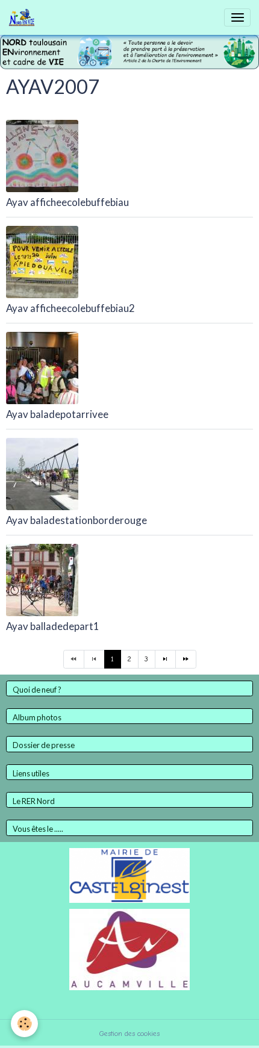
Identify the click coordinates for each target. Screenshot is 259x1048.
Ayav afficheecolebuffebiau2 (70, 308)
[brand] (23, 17)
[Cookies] (24, 1023)
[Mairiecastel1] (129, 874)
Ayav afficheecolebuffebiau (67, 202)
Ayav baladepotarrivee (57, 414)
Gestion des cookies (129, 1033)
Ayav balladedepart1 (52, 626)
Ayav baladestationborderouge (76, 520)
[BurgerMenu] (237, 17)
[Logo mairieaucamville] (129, 948)
